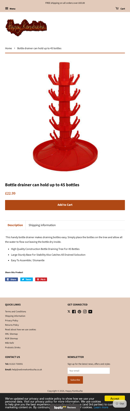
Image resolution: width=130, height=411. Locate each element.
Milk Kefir (9, 343)
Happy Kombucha (74, 391)
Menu (12, 9)
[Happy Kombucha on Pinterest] (79, 312)
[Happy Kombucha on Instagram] (85, 312)
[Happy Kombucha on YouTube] (90, 312)
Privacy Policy (11, 320)
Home (8, 48)
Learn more (101, 407)
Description (15, 225)
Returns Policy (12, 325)
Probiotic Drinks (12, 347)
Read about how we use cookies (20, 329)
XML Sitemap (11, 334)
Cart (122, 9)
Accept (114, 398)
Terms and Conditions (15, 311)
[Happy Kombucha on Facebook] (74, 312)
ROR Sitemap (11, 338)
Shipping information (42, 225)
